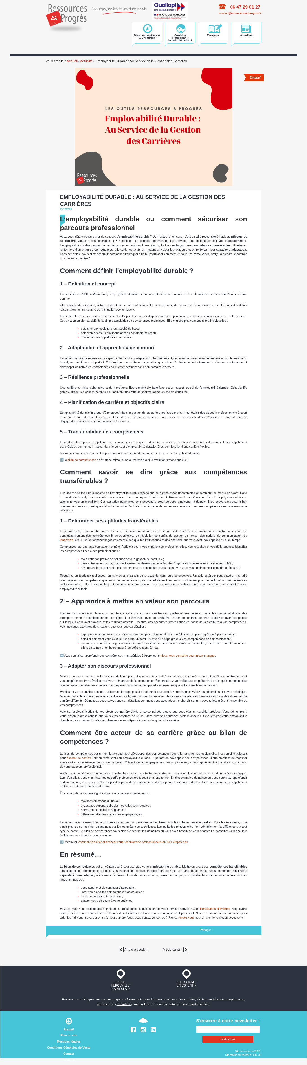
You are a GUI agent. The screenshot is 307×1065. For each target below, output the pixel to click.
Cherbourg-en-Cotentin (186, 983)
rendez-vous (186, 917)
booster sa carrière (79, 758)
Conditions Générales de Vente (68, 1047)
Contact (255, 77)
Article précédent (136, 949)
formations (124, 1004)
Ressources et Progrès (215, 908)
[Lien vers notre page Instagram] (143, 1031)
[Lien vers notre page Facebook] (133, 1031)
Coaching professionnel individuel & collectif (180, 37)
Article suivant (173, 949)
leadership (66, 540)
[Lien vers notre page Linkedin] (153, 1031)
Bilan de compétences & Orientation (147, 36)
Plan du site (68, 1035)
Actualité (86, 61)
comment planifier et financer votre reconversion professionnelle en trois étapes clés (133, 842)
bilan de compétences (82, 460)
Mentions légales (68, 1041)
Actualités (246, 35)
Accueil (72, 61)
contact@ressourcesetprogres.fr (240, 13)
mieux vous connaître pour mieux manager (187, 655)
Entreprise (213, 35)
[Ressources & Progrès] (66, 17)
